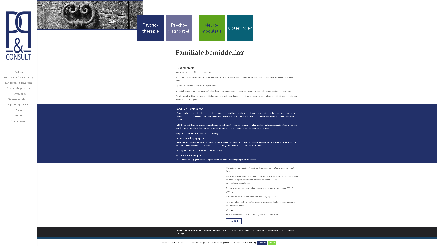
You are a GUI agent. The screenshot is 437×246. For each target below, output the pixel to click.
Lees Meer (262, 243)
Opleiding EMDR (18, 104)
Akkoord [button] (272, 243)
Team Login (18, 121)
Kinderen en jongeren (18, 83)
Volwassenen (18, 93)
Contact (18, 115)
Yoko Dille (234, 221)
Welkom (19, 72)
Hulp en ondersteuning (18, 77)
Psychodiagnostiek (18, 88)
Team (18, 110)
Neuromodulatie (18, 99)
